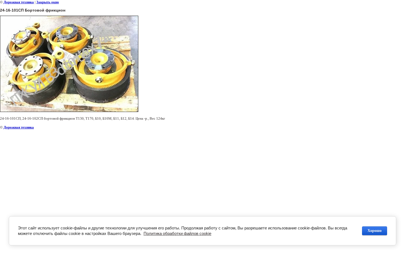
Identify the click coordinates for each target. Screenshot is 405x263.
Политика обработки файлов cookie (177, 233)
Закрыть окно (47, 2)
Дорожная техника (19, 2)
